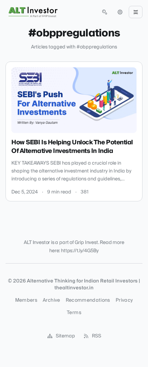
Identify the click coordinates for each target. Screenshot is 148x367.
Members (26, 300)
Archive (51, 300)
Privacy (124, 300)
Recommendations (88, 300)
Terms (74, 313)
